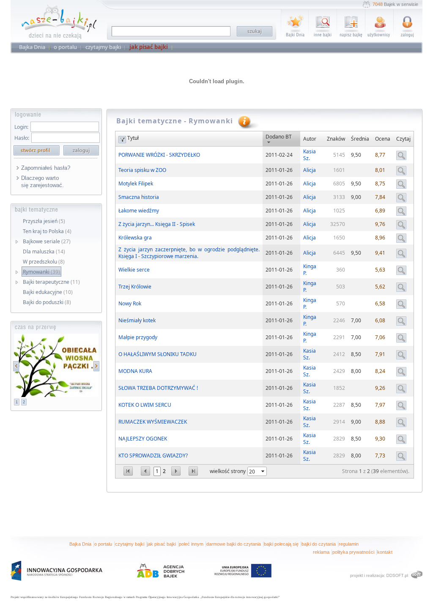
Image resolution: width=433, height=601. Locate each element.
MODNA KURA (135, 371)
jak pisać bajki (161, 544)
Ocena (382, 138)
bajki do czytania (318, 544)
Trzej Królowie (134, 286)
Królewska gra (135, 237)
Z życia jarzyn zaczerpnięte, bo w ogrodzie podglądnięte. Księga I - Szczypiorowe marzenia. (189, 253)
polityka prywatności (353, 552)
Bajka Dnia (80, 544)
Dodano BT (279, 136)
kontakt (384, 552)
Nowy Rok (129, 303)
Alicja (309, 170)
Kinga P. (309, 270)
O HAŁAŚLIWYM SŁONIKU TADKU (157, 354)
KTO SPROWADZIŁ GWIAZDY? (153, 455)
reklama (321, 552)
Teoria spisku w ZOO (142, 170)
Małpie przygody (137, 337)
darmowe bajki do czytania (233, 544)
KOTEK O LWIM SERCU (144, 404)
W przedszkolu (44, 261)
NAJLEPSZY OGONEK (142, 438)
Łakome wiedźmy (138, 210)
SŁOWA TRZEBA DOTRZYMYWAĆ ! (158, 388)
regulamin (349, 544)
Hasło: (21, 137)
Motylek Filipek (135, 183)
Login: (21, 127)
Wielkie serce (134, 269)
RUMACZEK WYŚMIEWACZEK (152, 421)
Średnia (360, 138)
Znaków (336, 138)
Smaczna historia (138, 197)
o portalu (103, 544)
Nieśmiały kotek (137, 320)
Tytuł (133, 137)
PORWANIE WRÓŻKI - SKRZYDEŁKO (159, 154)
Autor (309, 138)
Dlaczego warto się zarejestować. (42, 181)
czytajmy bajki (129, 544)
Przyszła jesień (44, 221)
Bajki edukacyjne (48, 292)
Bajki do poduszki (47, 302)
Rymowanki (41, 271)
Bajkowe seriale (47, 241)
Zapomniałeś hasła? (45, 168)
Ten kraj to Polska (47, 231)
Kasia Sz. (309, 155)
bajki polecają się (281, 544)
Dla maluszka (44, 251)
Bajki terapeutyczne (51, 282)
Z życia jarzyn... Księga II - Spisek (156, 224)
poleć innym (191, 544)
